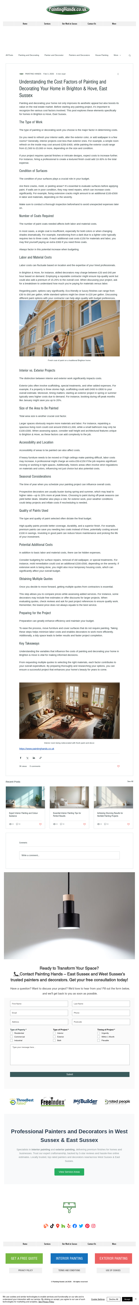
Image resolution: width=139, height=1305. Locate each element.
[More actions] (118, 73)
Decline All (113, 1299)
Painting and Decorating (28, 55)
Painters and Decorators (79, 55)
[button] (129, 55)
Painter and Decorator (54, 55)
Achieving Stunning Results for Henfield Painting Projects (110, 814)
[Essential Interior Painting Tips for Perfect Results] (69, 797)
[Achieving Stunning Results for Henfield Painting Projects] (113, 797)
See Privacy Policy (46, 1301)
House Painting (101, 55)
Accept (127, 1299)
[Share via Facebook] (20, 758)
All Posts (9, 55)
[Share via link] (40, 758)
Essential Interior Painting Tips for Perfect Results (67, 814)
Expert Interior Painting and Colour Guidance (23, 814)
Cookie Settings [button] (98, 1299)
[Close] (135, 1299)
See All (130, 781)
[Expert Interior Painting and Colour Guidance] (25, 797)
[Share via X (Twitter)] (27, 758)
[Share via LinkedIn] (34, 758)
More (116, 55)
